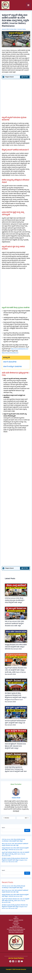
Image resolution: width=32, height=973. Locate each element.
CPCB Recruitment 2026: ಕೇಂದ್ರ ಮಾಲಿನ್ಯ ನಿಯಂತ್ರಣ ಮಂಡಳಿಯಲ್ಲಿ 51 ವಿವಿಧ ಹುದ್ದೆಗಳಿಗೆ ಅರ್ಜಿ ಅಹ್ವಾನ (14, 600)
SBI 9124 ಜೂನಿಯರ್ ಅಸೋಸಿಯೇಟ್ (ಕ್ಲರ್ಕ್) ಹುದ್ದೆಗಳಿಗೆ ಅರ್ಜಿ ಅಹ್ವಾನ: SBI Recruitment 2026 (15, 723)
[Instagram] (19, 961)
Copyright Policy (16, 926)
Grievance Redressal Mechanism (16, 930)
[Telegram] (10, 961)
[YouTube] (22, 961)
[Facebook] (13, 961)
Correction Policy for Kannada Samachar (16, 929)
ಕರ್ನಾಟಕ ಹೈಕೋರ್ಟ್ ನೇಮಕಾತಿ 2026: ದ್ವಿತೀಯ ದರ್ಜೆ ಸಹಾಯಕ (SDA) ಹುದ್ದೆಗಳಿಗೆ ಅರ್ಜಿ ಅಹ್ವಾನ (15, 746)
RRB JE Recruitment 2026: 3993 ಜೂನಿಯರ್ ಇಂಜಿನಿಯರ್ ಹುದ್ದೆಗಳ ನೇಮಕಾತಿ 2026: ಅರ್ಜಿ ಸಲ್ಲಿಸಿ (14, 623)
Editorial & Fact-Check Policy (16, 927)
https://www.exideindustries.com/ (19, 349)
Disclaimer (16, 921)
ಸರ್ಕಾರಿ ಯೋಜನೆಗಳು (9, 362)
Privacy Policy (16, 923)
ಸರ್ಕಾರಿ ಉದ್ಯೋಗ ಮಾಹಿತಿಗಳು (12, 366)
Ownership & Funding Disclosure (16, 932)
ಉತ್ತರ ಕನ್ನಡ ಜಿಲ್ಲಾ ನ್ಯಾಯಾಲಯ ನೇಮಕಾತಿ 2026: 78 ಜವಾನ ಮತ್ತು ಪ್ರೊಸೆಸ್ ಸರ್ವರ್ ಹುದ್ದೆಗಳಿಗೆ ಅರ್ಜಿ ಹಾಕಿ (16, 769)
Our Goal (16, 924)
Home (16, 917)
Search (3, 828)
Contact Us (16, 918)
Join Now (25, 77)
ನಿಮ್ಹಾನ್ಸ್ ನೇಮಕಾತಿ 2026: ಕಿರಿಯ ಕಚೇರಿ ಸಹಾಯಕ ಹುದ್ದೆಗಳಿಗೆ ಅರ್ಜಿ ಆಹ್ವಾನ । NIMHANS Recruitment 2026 (16, 647)
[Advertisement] (16, 97)
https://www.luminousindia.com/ (10, 353)
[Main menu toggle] (28, 5)
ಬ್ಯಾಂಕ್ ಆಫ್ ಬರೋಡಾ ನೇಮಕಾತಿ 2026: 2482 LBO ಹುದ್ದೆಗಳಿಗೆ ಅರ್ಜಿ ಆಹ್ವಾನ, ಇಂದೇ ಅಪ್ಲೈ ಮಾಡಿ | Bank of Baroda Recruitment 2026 (16, 671)
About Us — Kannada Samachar (16, 920)
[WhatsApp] (16, 961)
